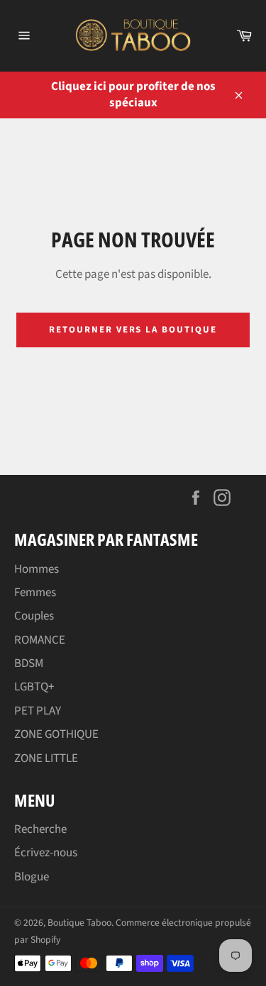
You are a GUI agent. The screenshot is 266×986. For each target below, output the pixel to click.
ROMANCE (39, 640)
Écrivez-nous (45, 852)
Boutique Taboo (79, 922)
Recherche (40, 829)
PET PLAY (37, 710)
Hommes (36, 569)
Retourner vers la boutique (133, 329)
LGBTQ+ (34, 686)
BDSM (28, 663)
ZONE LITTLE (46, 758)
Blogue (31, 876)
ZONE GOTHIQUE (56, 734)
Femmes (35, 592)
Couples (34, 615)
